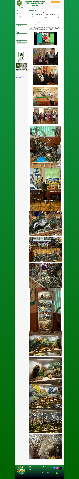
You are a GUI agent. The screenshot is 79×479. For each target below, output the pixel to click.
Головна (18, 21)
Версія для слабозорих (56, 2)
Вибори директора (19, 41)
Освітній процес (19, 25)
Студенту (18, 34)
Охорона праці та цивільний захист (22, 39)
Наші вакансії (30, 468)
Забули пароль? (21, 16)
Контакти (30, 469)
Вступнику (18, 32)
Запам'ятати (21, 15)
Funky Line (23, 477)
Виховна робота (19, 30)
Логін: (17, 12)
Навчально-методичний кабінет (21, 27)
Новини (30, 467)
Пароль (17, 13)
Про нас (18, 23)
